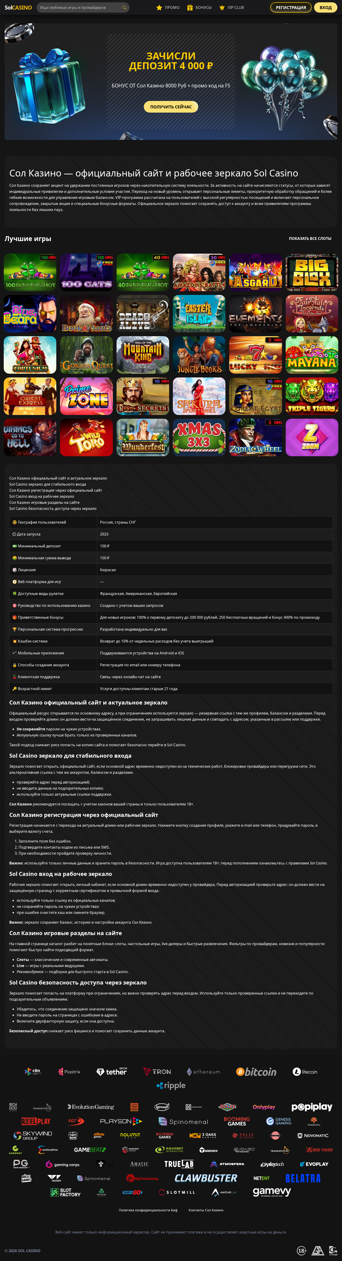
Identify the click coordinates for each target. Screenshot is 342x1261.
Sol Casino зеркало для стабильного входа (47, 484)
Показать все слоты (310, 238)
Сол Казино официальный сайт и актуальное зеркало (58, 478)
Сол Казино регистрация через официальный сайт (55, 490)
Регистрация (291, 7)
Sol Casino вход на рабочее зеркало (41, 496)
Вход (326, 7)
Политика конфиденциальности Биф (148, 1210)
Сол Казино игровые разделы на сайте (44, 502)
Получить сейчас (171, 107)
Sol (18, 7)
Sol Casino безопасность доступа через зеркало (53, 508)
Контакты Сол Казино (206, 1210)
